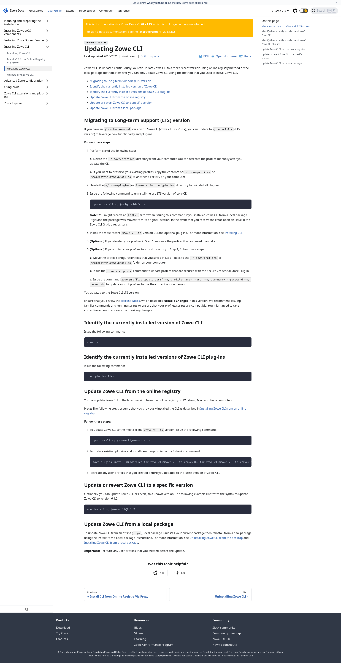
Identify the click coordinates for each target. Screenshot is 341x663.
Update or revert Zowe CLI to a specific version (121, 103)
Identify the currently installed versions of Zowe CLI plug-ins (130, 92)
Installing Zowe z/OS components (17, 32)
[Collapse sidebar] (26, 609)
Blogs (138, 628)
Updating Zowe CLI (18, 68)
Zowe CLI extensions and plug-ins (24, 95)
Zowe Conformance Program (154, 645)
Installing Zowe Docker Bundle (24, 40)
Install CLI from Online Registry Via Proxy (26, 60)
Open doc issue (226, 56)
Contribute (106, 10)
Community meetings (226, 633)
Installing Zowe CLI (16, 47)
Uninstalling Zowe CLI (20, 74)
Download (63, 628)
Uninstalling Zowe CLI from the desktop (216, 538)
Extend (70, 10)
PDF (206, 56)
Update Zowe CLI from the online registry (117, 97)
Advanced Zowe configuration (23, 81)
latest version (148, 32)
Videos (138, 633)
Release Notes (130, 301)
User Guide (55, 10)
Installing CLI (233, 233)
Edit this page (150, 56)
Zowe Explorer (13, 103)
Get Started (36, 10)
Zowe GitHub (221, 639)
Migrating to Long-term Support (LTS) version (120, 81)
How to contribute (224, 645)
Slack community (223, 628)
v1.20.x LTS (279, 10)
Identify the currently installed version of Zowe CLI (123, 86)
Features (62, 639)
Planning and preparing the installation (22, 22)
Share (247, 56)
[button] (303, 11)
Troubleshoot (87, 10)
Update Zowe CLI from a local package (115, 108)
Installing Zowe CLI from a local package (111, 543)
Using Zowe (11, 87)
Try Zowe (62, 633)
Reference (123, 10)
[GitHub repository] (295, 11)
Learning (140, 639)
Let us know (139, 2)
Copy (246, 203)
